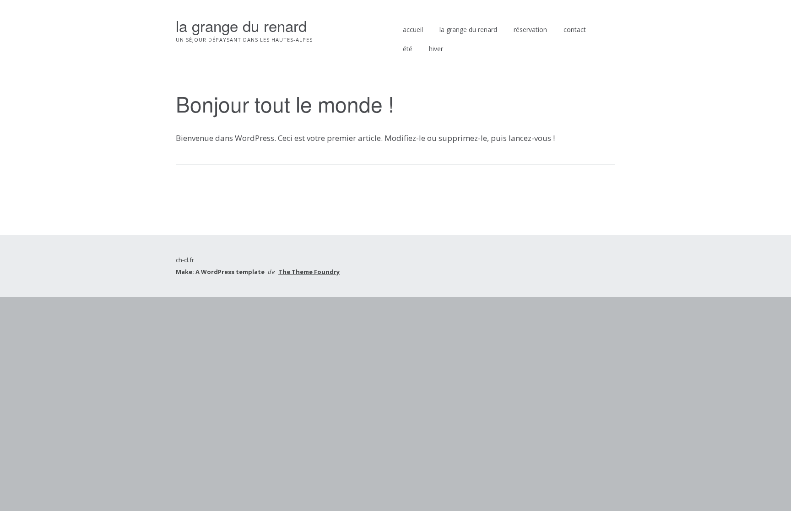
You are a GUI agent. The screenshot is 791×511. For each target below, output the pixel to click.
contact (574, 29)
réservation (530, 29)
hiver (436, 48)
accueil (413, 29)
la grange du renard (241, 25)
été (407, 48)
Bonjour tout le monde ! (285, 103)
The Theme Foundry (309, 272)
